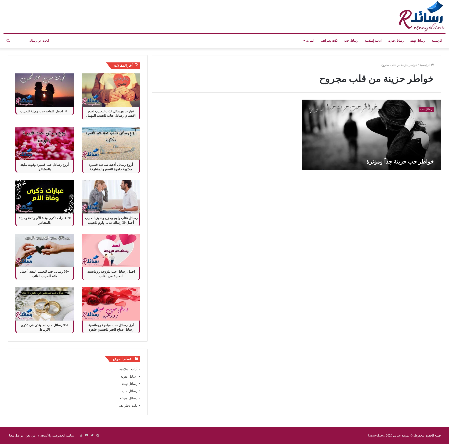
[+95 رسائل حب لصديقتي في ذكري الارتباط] (44, 304)
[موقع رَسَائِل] (420, 16)
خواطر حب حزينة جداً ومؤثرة (400, 162)
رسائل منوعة (128, 398)
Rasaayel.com (376, 435)
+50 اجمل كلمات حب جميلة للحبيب (44, 111)
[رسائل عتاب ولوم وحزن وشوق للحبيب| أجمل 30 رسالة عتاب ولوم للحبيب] (111, 196)
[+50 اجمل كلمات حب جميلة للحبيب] (44, 90)
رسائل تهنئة (417, 40)
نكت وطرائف (329, 40)
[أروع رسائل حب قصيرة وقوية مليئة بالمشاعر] (44, 143)
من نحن (30, 435)
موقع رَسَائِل (401, 435)
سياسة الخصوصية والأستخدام (56, 435)
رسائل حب (351, 40)
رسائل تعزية (396, 40)
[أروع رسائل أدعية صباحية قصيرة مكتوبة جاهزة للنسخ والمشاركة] (111, 143)
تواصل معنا (16, 435)
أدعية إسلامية (373, 40)
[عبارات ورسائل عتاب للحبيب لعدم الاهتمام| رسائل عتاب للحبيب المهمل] (111, 90)
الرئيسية (436, 40)
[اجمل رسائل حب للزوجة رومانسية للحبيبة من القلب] (111, 250)
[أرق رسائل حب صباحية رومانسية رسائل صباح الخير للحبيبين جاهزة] (111, 304)
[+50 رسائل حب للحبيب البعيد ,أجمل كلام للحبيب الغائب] (44, 250)
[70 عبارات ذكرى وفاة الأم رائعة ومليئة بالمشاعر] (44, 196)
